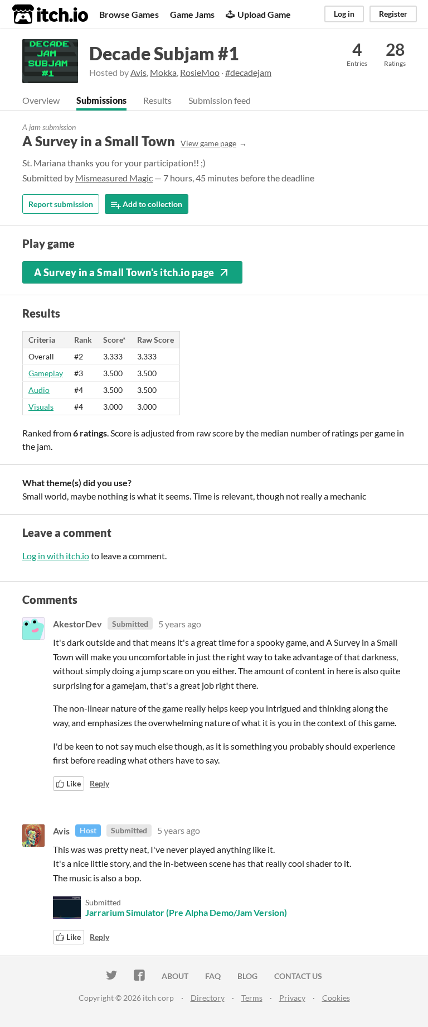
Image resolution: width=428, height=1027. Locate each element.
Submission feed (219, 100)
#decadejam (248, 72)
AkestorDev (77, 623)
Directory (208, 997)
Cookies (336, 997)
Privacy (292, 997)
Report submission (60, 204)
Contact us (298, 976)
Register (393, 13)
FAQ (213, 976)
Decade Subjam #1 (164, 53)
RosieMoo (200, 72)
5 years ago (179, 623)
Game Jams (192, 14)
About (175, 976)
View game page (208, 143)
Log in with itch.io (55, 555)
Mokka (163, 72)
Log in (344, 13)
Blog (247, 976)
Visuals (41, 406)
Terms (251, 997)
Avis (138, 72)
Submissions (101, 100)
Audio (39, 390)
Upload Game (264, 14)
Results (157, 100)
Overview (41, 100)
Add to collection (151, 204)
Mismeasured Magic (114, 177)
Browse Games (129, 14)
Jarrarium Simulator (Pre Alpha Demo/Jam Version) (186, 912)
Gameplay (45, 373)
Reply (99, 783)
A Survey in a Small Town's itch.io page (124, 272)
